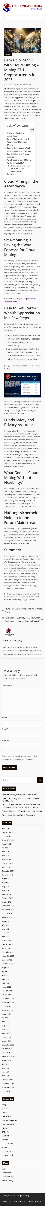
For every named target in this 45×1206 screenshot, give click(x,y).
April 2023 (5, 937)
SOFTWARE (6, 1147)
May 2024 (5, 886)
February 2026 (7, 832)
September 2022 (8, 964)
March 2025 (6, 859)
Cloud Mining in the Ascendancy (15, 134)
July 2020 (5, 1064)
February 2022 (7, 991)
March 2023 (6, 940)
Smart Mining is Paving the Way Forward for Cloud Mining (18, 142)
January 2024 (7, 902)
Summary (11, 174)
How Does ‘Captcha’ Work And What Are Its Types (23, 610)
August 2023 (6, 921)
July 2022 (5, 971)
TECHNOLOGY (7, 1151)
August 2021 (6, 1014)
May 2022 (5, 979)
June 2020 (5, 1068)
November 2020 (8, 1049)
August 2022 (6, 967)
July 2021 (5, 1018)
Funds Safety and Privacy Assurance (18, 155)
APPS (4, 1105)
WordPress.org (7, 1180)
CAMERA (5, 1113)
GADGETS (5, 1132)
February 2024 (7, 898)
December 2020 (8, 1045)
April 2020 (5, 1076)
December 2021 (8, 998)
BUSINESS (8, 54)
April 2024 (5, 890)
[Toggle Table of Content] (30, 130)
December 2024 (8, 871)
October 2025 (7, 836)
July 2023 (5, 925)
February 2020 (7, 1080)
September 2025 (8, 840)
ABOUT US (6, 1201)
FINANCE (5, 1128)
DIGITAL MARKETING (10, 1120)
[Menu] (3, 17)
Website (5, 740)
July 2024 (5, 882)
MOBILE (5, 1140)
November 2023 (8, 910)
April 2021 (5, 1029)
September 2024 (8, 875)
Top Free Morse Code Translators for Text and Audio (22, 811)
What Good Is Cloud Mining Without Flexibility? (19, 161)
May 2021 (5, 1025)
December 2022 (8, 952)
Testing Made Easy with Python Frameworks (18, 815)
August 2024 (6, 879)
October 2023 (7, 913)
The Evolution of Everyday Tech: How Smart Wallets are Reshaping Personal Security (21, 619)
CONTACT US (35, 1201)
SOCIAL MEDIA (7, 1143)
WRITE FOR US (20, 1201)
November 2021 (8, 1002)
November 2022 (8, 956)
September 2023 (8, 917)
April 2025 (5, 855)
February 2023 (7, 944)
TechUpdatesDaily (25, 85)
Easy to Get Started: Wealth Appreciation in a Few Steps (19, 149)
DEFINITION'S (7, 1116)
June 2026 (5, 828)
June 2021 (5, 1022)
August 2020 (6, 1060)
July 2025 (5, 848)
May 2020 (5, 1072)
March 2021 (6, 1033)
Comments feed (8, 1176)
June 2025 (5, 852)
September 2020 (8, 1056)
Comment (7, 685)
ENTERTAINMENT (9, 1124)
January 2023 (7, 948)
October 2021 (7, 1006)
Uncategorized (7, 1155)
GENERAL (5, 1136)
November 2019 (8, 1087)
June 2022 (5, 975)
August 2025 (6, 844)
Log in (4, 1169)
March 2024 (6, 894)
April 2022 (5, 983)
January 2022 (7, 995)
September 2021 (8, 1010)
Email (5, 729)
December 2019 (8, 1083)
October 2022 (7, 960)
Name (5, 717)
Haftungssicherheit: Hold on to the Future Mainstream (21, 168)
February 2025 (7, 863)
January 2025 (7, 867)
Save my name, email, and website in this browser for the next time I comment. (19, 758)
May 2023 (5, 933)
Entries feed (6, 1173)
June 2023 (5, 929)
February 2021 (7, 1037)
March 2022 (6, 987)
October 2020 (7, 1052)
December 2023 (8, 906)
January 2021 (7, 1041)
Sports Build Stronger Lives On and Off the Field (20, 794)
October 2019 (7, 1091)
